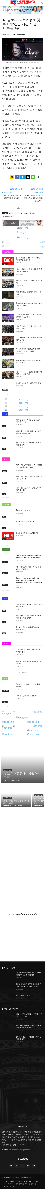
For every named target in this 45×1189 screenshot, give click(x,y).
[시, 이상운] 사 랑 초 (23, 510)
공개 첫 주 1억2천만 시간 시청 (26, 213)
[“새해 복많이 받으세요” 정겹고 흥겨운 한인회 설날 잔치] (8, 318)
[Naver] (33, 177)
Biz (4, 355)
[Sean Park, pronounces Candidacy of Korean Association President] (8, 558)
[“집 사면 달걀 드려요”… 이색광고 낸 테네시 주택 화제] (8, 570)
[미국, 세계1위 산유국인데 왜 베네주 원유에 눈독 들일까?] (8, 434)
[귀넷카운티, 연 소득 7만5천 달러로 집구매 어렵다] (8, 491)
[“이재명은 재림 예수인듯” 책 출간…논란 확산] (8, 687)
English (5, 562)
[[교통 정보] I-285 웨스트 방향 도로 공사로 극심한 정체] (8, 306)
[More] (38, 177)
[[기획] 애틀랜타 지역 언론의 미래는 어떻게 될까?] (8, 446)
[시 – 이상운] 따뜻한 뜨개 (25, 521)
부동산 (4, 471)
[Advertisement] (22, 843)
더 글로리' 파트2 (8, 216)
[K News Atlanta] (10, 34)
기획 (4, 426)
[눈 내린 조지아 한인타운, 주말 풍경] (8, 386)
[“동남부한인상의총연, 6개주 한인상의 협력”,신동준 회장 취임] (8, 352)
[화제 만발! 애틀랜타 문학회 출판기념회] (8, 283)
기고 (4, 516)
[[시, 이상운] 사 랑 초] (8, 513)
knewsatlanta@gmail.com (20, 1150)
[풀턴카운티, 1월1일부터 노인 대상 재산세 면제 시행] (8, 479)
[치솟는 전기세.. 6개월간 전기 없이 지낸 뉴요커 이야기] (8, 423)
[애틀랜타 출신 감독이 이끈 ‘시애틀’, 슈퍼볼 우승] (8, 363)
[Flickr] (22, 1166)
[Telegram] (22, 177)
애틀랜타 (5, 264)
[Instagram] (28, 1166)
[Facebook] (17, 177)
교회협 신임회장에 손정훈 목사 (27, 696)
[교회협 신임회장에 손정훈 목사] (8, 699)
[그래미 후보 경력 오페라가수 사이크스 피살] (16, 795)
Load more (21, 673)
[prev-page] (3, 394)
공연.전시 (5, 332)
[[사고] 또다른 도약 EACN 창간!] (8, 536)
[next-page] (7, 394)
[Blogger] (11, 1166)
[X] (28, 177)
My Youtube (7, 770)
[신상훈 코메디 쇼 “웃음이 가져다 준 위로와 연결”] (8, 329)
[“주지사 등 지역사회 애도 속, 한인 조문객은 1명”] (8, 340)
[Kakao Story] (12, 177)
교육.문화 (5, 275)
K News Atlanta (19, 34)
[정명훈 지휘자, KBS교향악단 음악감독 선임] (8, 664)
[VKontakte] (34, 1166)
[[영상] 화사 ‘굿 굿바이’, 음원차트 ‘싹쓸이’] (22, 760)
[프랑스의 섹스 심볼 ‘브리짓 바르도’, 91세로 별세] (8, 652)
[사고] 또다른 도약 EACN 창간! (27, 533)
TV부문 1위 (12, 213)
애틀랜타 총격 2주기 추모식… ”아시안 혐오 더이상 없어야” (33, 198)
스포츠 (4, 366)
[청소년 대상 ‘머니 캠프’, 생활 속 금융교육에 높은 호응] (8, 272)
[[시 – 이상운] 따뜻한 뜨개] (8, 525)
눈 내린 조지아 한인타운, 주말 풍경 (28, 383)
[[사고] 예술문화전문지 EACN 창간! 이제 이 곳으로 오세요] (8, 261)
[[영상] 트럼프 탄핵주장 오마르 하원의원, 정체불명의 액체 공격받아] (8, 987)
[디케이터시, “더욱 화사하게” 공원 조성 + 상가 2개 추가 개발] (8, 468)
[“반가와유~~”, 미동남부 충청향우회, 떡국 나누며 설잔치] (8, 375)
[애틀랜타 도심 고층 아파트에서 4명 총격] (8, 295)
